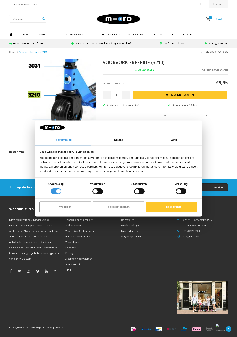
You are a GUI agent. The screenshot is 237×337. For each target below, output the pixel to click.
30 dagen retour (218, 43)
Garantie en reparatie (77, 236)
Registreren (127, 219)
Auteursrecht (72, 264)
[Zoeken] (43, 19)
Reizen (158, 34)
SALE (172, 34)
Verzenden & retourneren (80, 231)
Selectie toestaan (119, 206)
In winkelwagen (182, 95)
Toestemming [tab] (63, 139)
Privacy (69, 253)
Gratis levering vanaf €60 (28, 43)
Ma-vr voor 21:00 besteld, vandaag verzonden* (103, 43)
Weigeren (65, 206)
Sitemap (59, 327)
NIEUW (24, 34)
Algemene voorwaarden (79, 258)
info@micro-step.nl (193, 236)
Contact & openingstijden (79, 219)
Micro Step (35, 327)
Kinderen (45, 34)
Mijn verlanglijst (130, 231)
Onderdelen (135, 34)
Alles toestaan (172, 206)
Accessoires (109, 34)
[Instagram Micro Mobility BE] (28, 271)
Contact (188, 34)
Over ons (70, 247)
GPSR (68, 269)
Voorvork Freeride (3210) (33, 52)
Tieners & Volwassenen (76, 34)
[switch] (97, 191)
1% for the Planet (173, 43)
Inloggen (218, 4)
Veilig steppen (73, 242)
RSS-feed (47, 327)
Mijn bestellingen (130, 225)
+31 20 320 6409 (191, 231)
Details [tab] (118, 139)
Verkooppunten (74, 225)
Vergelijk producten (132, 236)
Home (11, 34)
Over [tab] (174, 139)
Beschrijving (17, 152)
